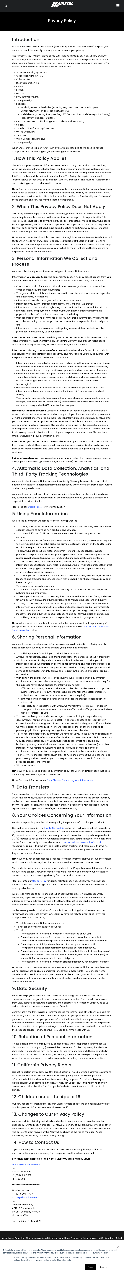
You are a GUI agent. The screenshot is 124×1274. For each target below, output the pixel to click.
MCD (101, 1238)
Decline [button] (103, 1267)
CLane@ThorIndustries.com (26, 1197)
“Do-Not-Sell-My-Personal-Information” (83, 842)
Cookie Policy (35, 506)
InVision (84, 1238)
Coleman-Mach (56, 1238)
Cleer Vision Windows (36, 1238)
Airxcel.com (8, 1238)
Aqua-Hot (19, 1238)
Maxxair (93, 1238)
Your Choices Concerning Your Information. (70, 780)
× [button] (118, 1245)
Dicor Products (72, 1238)
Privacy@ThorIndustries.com (27, 1164)
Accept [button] (90, 1267)
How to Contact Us (54, 828)
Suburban (109, 1238)
